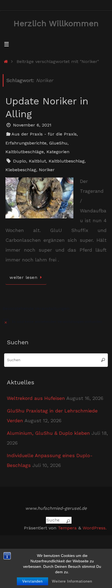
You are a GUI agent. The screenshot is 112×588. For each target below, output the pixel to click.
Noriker (47, 169)
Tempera (67, 527)
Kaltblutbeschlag (67, 161)
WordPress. (95, 527)
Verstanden (32, 581)
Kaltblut (37, 161)
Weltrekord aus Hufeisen (36, 398)
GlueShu (58, 143)
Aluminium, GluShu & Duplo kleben (48, 433)
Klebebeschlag (20, 169)
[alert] (56, 321)
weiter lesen (23, 277)
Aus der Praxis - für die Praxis (44, 134)
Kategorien (57, 151)
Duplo (19, 161)
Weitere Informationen (72, 581)
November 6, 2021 (32, 125)
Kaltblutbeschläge (24, 151)
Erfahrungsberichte (25, 143)
